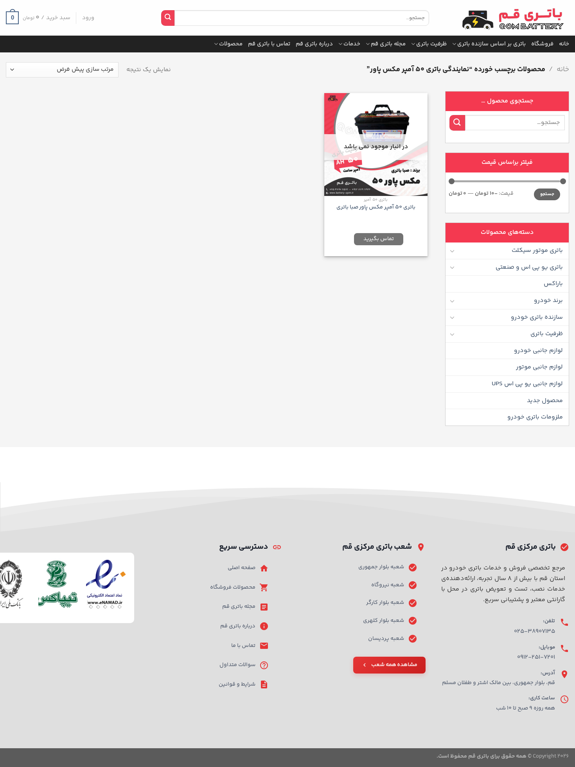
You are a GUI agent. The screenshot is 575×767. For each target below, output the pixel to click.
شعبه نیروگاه (387, 585)
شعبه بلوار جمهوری (381, 567)
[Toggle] (452, 250)
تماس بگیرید (378, 239)
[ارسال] (167, 18)
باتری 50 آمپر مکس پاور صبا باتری (376, 207)
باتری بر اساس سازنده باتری (491, 44)
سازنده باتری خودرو (537, 317)
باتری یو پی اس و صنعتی (529, 267)
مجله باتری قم (388, 44)
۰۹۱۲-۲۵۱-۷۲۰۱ (536, 657)
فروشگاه (542, 44)
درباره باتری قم (314, 44)
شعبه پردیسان (386, 638)
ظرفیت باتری (431, 44)
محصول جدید (545, 401)
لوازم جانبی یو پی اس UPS (527, 384)
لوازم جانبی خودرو (538, 351)
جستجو (547, 194)
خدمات (351, 44)
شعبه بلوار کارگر (385, 602)
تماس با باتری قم (269, 44)
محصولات (231, 44)
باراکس (553, 284)
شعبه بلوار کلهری (383, 620)
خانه (564, 44)
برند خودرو (548, 300)
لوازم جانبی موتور (539, 367)
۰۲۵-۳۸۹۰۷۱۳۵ (534, 631)
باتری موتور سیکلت (537, 250)
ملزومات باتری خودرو (535, 417)
